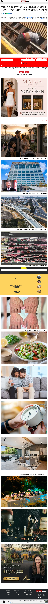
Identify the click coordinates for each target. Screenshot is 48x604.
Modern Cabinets (29, 594)
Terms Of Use (42, 65)
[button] (2, 60)
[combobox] (24, 270)
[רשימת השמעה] (9, 602)
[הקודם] (1, 602)
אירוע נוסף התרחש (41, 18)
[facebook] (11, 13)
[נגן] (4, 601)
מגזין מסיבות (17, 592)
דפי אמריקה (17, 594)
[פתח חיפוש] (4, 1)
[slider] (27, 603)
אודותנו (8, 592)
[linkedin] (3, 13)
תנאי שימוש (8, 594)
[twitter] (5, 13)
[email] (1, 13)
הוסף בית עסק (24, 273)
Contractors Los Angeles (28, 592)
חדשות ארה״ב (16, 590)
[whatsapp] (7, 13)
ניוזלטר (9, 597)
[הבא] (6, 602)
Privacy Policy (38, 65)
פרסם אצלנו (8, 590)
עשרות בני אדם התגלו (28, 17)
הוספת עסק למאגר (7, 596)
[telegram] (9, 13)
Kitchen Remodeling (28, 590)
